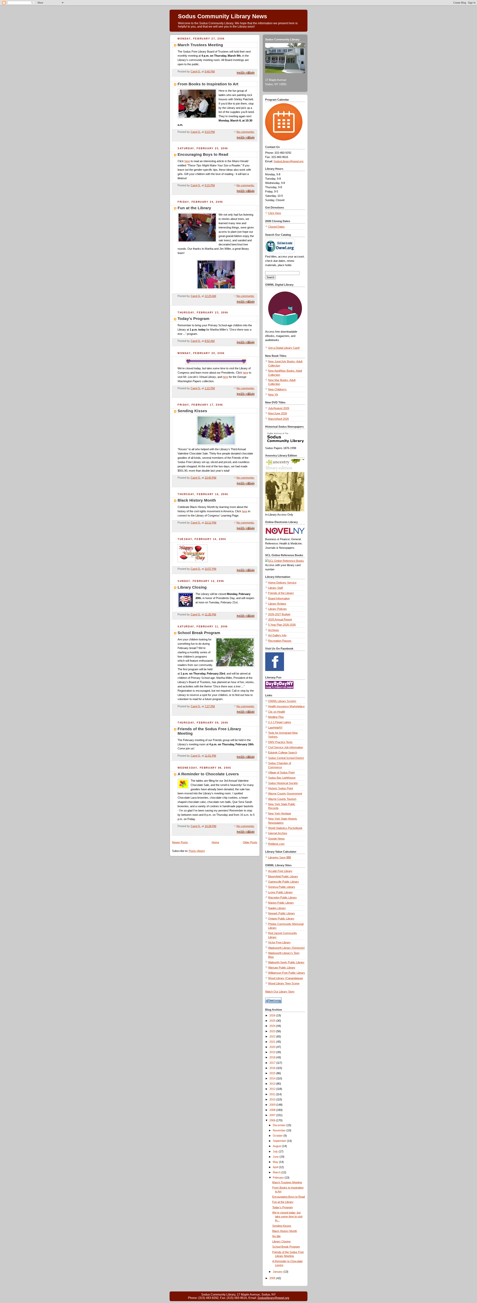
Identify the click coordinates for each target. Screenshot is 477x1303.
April (276, 1167)
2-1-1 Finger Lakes (279, 722)
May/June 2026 (277, 413)
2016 (272, 1068)
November (279, 1130)
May (276, 1161)
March (277, 1172)
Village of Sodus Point (281, 772)
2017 (272, 1062)
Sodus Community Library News (222, 16)
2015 (272, 1073)
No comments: (245, 131)
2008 (272, 1109)
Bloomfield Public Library (283, 876)
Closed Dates (276, 226)
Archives (273, 630)
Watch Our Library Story (280, 991)
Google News (276, 838)
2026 (272, 1015)
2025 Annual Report (280, 619)
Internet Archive (277, 833)
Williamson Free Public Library (286, 972)
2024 (272, 1025)
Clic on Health (276, 711)
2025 (272, 1020)
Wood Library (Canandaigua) (285, 978)
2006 (272, 1120)
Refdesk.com (276, 843)
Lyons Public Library (280, 892)
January (278, 1271)
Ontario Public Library (281, 918)
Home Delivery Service (282, 582)
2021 (272, 1041)
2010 (272, 1099)
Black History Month (197, 500)
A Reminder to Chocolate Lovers (208, 774)
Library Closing (192, 587)
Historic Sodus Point (280, 788)
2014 (272, 1078)
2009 (272, 1104)
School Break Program (199, 633)
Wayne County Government (285, 793)
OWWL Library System (282, 701)
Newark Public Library (281, 913)
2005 (272, 1278)
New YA (273, 394)
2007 (272, 1115)
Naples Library (277, 908)
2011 (272, 1094)
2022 (272, 1036)
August (277, 1146)
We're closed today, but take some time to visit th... (287, 1216)
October (278, 1135)
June (276, 1156)
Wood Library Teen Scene (283, 983)
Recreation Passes (279, 640)
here (187, 161)
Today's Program (193, 318)
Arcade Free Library (280, 871)
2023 (272, 1031)
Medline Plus (276, 716)
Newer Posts (180, 842)
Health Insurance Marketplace (286, 706)
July (276, 1151)
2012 (272, 1088)
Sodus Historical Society (283, 783)
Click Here (274, 213)
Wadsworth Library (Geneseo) (286, 947)
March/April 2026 (278, 418)
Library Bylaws (277, 603)
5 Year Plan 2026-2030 (282, 624)
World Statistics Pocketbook (285, 828)
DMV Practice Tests (280, 742)
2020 (272, 1046)
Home (215, 842)
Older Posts (250, 842)
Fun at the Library (194, 208)
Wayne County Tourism (282, 798)
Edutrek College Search (282, 752)
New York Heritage (279, 813)
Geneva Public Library (281, 886)
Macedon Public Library (282, 897)
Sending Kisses (192, 411)
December (279, 1125)
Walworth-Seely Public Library (286, 962)
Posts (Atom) (197, 850)
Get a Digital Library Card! (284, 347)
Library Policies (277, 608)
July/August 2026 (278, 408)
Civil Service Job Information (285, 747)
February (279, 1177)
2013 (272, 1083)
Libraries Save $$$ (279, 857)
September (280, 1140)
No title (276, 1236)
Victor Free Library (279, 942)
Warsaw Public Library (281, 967)
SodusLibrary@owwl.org (288, 161)
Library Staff (275, 587)
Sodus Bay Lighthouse (282, 777)
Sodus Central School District (286, 757)
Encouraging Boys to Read (203, 154)
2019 (272, 1052)
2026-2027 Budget (279, 614)
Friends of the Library (281, 593)
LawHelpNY (275, 727)
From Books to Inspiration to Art (208, 84)
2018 (272, 1057)
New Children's (277, 389)
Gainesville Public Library (283, 881)
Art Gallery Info (277, 635)
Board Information (279, 598)
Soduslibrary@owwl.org (273, 1297)
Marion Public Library (281, 902)
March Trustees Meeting (200, 45)
